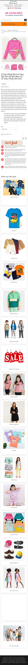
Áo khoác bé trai (22, 660)
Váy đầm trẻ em (5, 660)
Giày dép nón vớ (5, 661)
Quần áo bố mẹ (4, 662)
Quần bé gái (18, 661)
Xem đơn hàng (23, 662)
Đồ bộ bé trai (16, 657)
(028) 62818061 (14, 3)
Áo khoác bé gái (12, 660)
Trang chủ (9, 30)
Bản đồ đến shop (9, 6)
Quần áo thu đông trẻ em (16, 662)
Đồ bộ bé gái (11, 657)
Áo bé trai (17, 660)
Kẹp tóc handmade (12, 661)
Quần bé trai (23, 661)
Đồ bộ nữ (9, 662)
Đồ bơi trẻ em (15, 30)
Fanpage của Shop (17, 6)
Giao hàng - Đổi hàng (18, 4)
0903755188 (14, 1)
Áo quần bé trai (21, 657)
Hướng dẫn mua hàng (8, 4)
